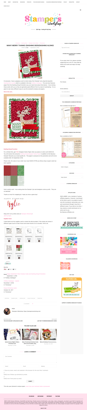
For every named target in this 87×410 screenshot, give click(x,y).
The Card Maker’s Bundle (38, 2)
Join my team (7, 215)
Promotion (39, 298)
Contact (78, 2)
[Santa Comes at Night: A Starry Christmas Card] (12, 334)
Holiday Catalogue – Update (11, 281)
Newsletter (71, 2)
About (9, 2)
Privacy (65, 2)
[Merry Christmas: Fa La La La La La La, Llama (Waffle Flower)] (48, 334)
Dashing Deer (22, 298)
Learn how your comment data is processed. (38, 386)
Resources (22, 2)
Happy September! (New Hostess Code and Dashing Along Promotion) (26, 274)
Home (5, 2)
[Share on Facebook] (34, 303)
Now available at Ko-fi (66, 136)
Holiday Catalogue (37, 83)
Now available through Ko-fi (67, 105)
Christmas (7, 298)
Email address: (64, 88)
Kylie (27, 47)
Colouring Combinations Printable (54, 2)
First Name (63, 82)
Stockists (29, 2)
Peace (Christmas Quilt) (10, 288)
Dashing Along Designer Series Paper (30, 154)
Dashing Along (14, 298)
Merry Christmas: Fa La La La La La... (48, 342)
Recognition (15, 2)
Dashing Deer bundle (9, 83)
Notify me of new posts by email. (13, 378)
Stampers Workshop (26, 213)
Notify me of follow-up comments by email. (15, 374)
